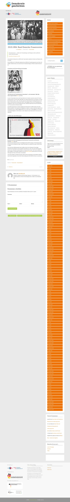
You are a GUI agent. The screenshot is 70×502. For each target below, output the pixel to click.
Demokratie (50, 89)
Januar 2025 (50, 214)
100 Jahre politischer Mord (53, 82)
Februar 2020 (50, 366)
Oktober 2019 (50, 376)
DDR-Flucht (54, 87)
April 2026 (49, 176)
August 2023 (50, 258)
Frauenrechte (14, 162)
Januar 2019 (50, 399)
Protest (54, 119)
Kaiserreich (50, 108)
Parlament (58, 115)
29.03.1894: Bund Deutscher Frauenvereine (25, 47)
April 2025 (49, 206)
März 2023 (50, 271)
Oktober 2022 (50, 283)
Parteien (50, 117)
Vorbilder (57, 129)
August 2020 (50, 350)
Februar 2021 (50, 335)
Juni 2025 (49, 201)
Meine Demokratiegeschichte (53, 43)
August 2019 (50, 381)
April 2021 (49, 330)
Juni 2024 (49, 232)
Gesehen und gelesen (51, 36)
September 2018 (51, 409)
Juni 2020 (49, 355)
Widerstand (50, 133)
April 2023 (49, 268)
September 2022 (51, 286)
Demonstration (57, 89)
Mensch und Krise (51, 110)
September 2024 (51, 224)
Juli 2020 (49, 353)
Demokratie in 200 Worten (52, 28)
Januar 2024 (50, 245)
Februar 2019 (50, 396)
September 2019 (51, 378)
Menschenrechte (57, 108)
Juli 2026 (49, 168)
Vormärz (50, 131)
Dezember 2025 (50, 186)
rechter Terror (51, 122)
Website (32, 203)
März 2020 (50, 363)
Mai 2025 (49, 204)
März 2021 (50, 332)
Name (9, 203)
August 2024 (50, 227)
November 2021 (50, 312)
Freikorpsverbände (51, 98)
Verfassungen (51, 129)
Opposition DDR (51, 115)
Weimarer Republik (57, 131)
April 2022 (49, 299)
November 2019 (50, 373)
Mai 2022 (49, 296)
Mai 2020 (49, 358)
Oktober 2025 (50, 191)
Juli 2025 (49, 199)
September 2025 (51, 194)
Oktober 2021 (50, 314)
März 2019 (50, 394)
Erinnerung (50, 91)
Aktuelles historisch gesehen (53, 23)
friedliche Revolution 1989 (53, 100)
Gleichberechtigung (52, 103)
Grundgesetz (50, 105)
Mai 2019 (49, 389)
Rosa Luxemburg (29, 151)
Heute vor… (50, 38)
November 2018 (50, 404)
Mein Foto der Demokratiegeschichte (54, 41)
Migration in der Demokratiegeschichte (55, 112)
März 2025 (50, 209)
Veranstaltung (50, 51)
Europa (56, 91)
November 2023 (50, 250)
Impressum (49, 467)
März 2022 (50, 301)
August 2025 (50, 196)
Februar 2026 (50, 181)
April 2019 (49, 391)
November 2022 (50, 281)
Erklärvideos (50, 33)
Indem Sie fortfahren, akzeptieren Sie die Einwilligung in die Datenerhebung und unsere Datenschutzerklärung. (54, 153)
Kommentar (10, 194)
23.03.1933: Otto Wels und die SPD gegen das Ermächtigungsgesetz (29, 215)
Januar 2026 (50, 183)
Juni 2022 (49, 294)
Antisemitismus (51, 86)
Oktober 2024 (50, 222)
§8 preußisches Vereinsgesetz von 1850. (14, 56)
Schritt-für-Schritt (51, 46)
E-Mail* (48, 147)
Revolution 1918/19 (52, 126)
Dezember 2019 (50, 371)
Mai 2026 (49, 173)
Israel (58, 107)
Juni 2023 (49, 263)
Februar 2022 (50, 304)
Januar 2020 (50, 368)
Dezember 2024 (50, 217)
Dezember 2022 (50, 278)
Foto (12, 141)
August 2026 (50, 165)
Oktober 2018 (50, 407)
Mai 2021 (49, 327)
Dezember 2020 (50, 340)
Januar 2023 (50, 276)
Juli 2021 (49, 322)
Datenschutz (49, 469)
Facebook (49, 448)
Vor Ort (49, 54)
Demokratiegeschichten (33, 499)
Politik (49, 119)
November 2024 (50, 219)
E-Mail (20, 203)
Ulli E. (48, 430)
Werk (18, 95)
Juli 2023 (49, 260)
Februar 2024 (50, 242)
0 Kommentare (31, 49)
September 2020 (51, 348)
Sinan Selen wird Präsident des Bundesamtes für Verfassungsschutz (53, 426)
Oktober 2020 (50, 345)
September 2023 (51, 255)
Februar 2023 (50, 273)
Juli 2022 (49, 291)
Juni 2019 (49, 386)
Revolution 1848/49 (52, 124)
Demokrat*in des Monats (52, 25)
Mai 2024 (49, 235)
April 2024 (49, 237)
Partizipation (56, 117)
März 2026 (50, 178)
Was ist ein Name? (13, 215)
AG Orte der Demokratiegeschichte (54, 84)
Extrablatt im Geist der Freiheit (53, 93)
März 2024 (50, 240)
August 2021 (50, 319)
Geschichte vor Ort (51, 101)
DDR (49, 87)
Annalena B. (19, 49)
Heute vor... (11, 166)
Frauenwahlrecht (19, 162)
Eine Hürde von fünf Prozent (55, 430)
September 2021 (51, 317)
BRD (57, 86)
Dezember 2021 (50, 309)
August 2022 (50, 289)
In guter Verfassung (52, 107)
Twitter (48, 450)
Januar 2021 (50, 337)
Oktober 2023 (50, 253)
